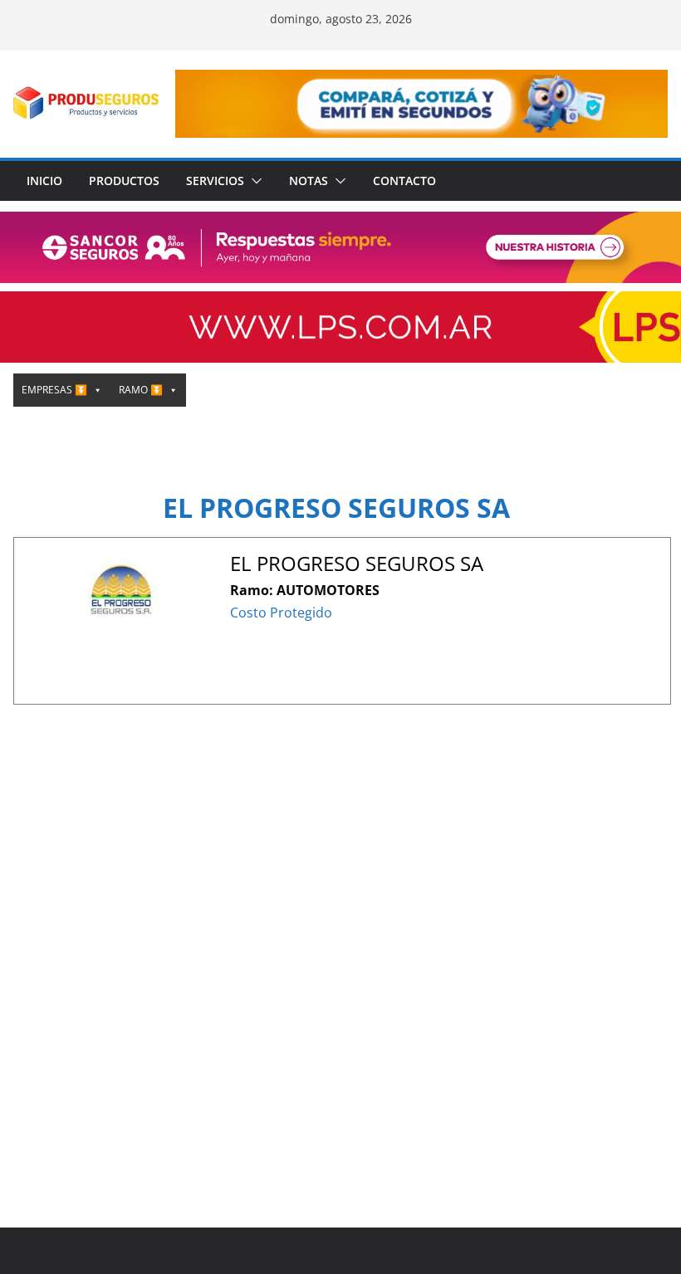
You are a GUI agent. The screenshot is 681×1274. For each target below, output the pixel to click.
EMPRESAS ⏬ (54, 390)
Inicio (44, 180)
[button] (253, 181)
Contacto (404, 180)
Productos (124, 180)
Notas (308, 180)
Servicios (215, 180)
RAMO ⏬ (141, 390)
